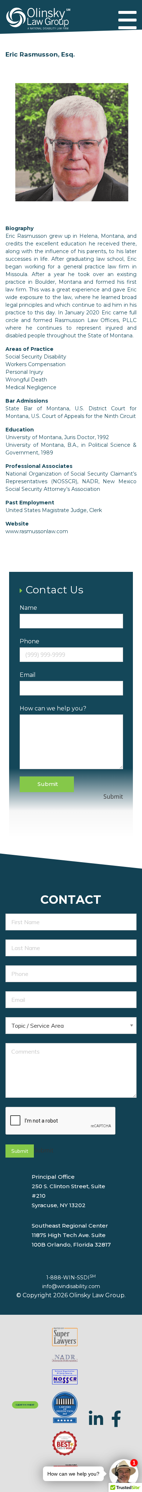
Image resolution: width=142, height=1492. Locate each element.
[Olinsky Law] (38, 15)
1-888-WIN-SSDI (71, 1277)
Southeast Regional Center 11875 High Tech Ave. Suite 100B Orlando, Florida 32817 (71, 1235)
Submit (48, 783)
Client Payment (25, 1404)
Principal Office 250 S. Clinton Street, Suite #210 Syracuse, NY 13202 (68, 1191)
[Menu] (127, 21)
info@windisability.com (71, 1286)
